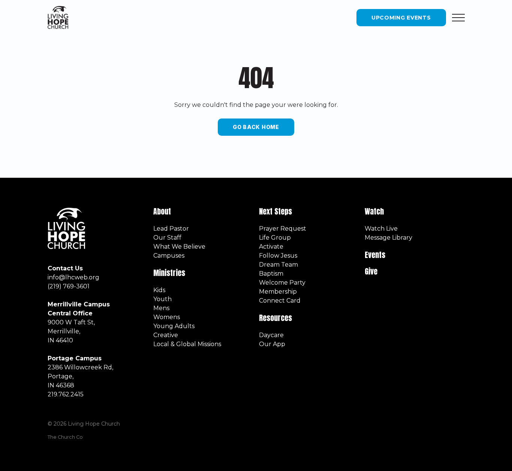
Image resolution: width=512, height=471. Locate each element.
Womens (166, 317)
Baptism (271, 273)
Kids (159, 290)
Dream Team (278, 264)
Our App (272, 344)
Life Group (275, 237)
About (162, 211)
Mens (161, 308)
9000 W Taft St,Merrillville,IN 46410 (71, 331)
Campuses (168, 255)
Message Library (388, 237)
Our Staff (167, 237)
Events (375, 255)
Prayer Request (282, 228)
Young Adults (174, 326)
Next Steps (275, 211)
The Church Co (65, 437)
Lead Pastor (171, 228)
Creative (165, 335)
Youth (162, 299)
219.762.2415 (66, 394)
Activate (271, 246)
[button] (458, 17)
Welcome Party (282, 282)
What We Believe (179, 246)
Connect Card (280, 300)
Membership (278, 291)
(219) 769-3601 (69, 286)
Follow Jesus (278, 255)
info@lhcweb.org (73, 277)
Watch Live (381, 228)
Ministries (170, 273)
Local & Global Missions (187, 344)
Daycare (271, 335)
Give (371, 271)
